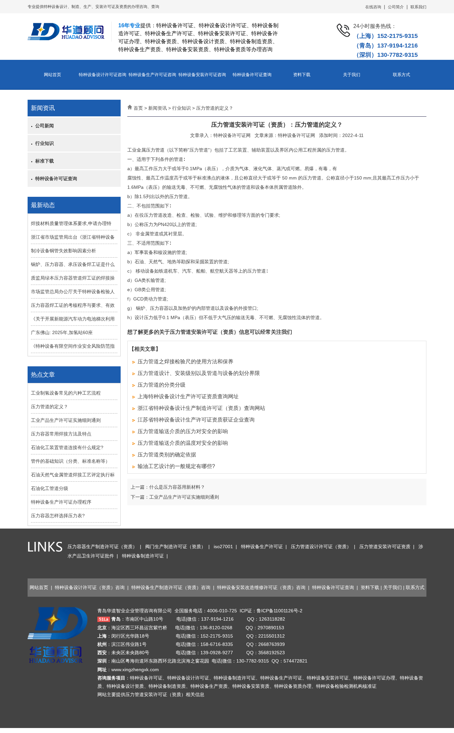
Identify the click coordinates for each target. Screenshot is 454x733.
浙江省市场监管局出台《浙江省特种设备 (73, 237)
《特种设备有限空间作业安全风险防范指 (73, 346)
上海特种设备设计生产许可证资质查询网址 (188, 396)
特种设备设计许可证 (188, 677)
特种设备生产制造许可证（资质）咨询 (170, 587)
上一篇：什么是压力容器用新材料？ (168, 487)
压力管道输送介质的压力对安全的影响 (183, 431)
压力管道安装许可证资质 (384, 546)
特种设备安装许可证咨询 (202, 74)
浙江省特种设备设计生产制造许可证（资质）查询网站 (201, 408)
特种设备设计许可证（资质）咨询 (90, 587)
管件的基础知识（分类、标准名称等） (70, 461)
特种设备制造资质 (167, 686)
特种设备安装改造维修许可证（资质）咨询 (261, 587)
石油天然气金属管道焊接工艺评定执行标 (73, 474)
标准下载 (43, 161)
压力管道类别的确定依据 (167, 454)
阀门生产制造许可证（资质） (175, 546)
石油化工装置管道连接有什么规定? (67, 447)
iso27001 (223, 546)
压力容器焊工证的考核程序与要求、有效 (73, 305)
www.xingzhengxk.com (135, 669)
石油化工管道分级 (49, 488)
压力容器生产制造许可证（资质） (102, 546)
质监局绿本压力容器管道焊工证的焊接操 (73, 278)
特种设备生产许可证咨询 (152, 74)
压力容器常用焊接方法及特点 (61, 433)
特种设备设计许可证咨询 (102, 74)
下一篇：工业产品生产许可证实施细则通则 (175, 497)
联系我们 (418, 7)
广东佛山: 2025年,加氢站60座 (62, 332)
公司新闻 (43, 125)
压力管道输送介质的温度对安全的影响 (183, 443)
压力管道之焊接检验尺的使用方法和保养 (185, 361)
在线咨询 (373, 7)
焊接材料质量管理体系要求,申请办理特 (71, 223)
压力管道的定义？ (49, 406)
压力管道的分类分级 (161, 385)
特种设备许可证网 (232, 135)
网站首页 (52, 74)
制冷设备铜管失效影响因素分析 (63, 250)
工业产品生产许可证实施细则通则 (66, 420)
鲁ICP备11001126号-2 (279, 610)
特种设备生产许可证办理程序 (61, 502)
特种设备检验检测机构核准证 (346, 686)
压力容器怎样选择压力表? (58, 515)
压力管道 (198, 150)
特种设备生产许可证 (262, 546)
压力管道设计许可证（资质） (321, 546)
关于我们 (351, 74)
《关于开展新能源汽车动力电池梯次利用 (73, 318)
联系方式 (401, 74)
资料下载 (301, 74)
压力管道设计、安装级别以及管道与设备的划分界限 (199, 373)
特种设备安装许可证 (328, 677)
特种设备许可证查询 (252, 74)
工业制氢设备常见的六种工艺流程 (66, 393)
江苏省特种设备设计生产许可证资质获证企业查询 (196, 420)
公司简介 (396, 7)
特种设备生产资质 (209, 686)
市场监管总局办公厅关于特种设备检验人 (73, 291)
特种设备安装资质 (251, 686)
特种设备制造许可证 (143, 555)
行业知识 (43, 143)
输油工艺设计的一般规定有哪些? (176, 466)
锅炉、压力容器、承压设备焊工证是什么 (73, 264)
